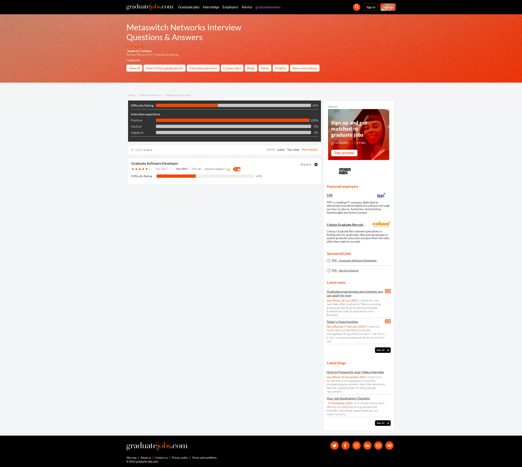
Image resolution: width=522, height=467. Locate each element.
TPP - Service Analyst (345, 270)
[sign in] (389, 445)
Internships (211, 7)
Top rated (293, 149)
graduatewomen (267, 7)
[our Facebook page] (345, 445)
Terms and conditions (204, 457)
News (265, 68)
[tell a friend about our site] (378, 445)
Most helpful (310, 149)
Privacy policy (180, 457)
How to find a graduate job (164, 68)
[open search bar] (356, 7)
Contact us (161, 457)
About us (146, 457)
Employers (230, 7)
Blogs (251, 68)
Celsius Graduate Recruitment (346, 224)
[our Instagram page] (356, 445)
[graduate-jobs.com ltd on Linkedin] (367, 445)
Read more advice (304, 68)
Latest (281, 149)
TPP (330, 195)
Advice (247, 7)
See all (381, 350)
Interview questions (203, 68)
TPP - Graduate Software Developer (354, 260)
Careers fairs (232, 68)
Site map (131, 457)
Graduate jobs (188, 7)
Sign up (388, 7)
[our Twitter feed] (334, 445)
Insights (280, 68)
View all (134, 68)
